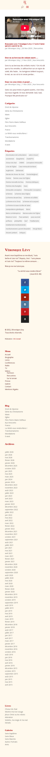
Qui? (25, 221)
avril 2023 (8, 498)
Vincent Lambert (11, 233)
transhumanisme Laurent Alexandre (18, 229)
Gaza (25, 186)
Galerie (7, 384)
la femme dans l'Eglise (22, 194)
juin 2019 (8, 611)
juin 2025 (8, 471)
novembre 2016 (11, 649)
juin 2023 (8, 496)
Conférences (10, 363)
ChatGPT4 (30, 159)
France (7, 130)
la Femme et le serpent (30, 201)
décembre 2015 (11, 668)
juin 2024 (8, 479)
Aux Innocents (38, 60)
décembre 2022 (11, 507)
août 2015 (9, 676)
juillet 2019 (9, 608)
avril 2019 (8, 616)
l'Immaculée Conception (32, 190)
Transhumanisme (12, 137)
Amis (7, 744)
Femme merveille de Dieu (14, 182)
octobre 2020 (10, 570)
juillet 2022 (9, 512)
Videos (7, 371)
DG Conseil (17, 339)
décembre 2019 (11, 594)
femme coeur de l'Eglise (21, 178)
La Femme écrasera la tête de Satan (18, 205)
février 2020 (9, 589)
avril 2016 (8, 663)
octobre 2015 (10, 671)
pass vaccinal (35, 217)
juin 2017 (8, 635)
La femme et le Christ (13, 201)
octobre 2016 (10, 652)
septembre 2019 (11, 602)
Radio (7, 365)
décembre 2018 (11, 624)
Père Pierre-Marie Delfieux (15, 122)
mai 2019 (8, 613)
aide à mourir (33, 155)
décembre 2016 (11, 646)
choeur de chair (11, 163)
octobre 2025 (10, 468)
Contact (8, 386)
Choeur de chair (11, 709)
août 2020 (9, 575)
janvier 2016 (10, 665)
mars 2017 (9, 641)
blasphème (20, 159)
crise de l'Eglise (11, 167)
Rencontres (38, 48)
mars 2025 (9, 477)
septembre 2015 (11, 674)
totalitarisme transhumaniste (16, 225)
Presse (7, 381)
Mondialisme (10, 141)
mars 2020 (9, 586)
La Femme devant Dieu (14, 198)
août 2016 (9, 654)
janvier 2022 (10, 529)
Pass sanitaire (24, 217)
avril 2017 (8, 638)
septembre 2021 (11, 539)
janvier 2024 (10, 482)
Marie (7, 114)
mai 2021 (8, 550)
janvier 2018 (10, 627)
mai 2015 (8, 682)
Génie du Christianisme (14, 111)
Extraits (8, 723)
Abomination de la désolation (16, 155)
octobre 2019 (10, 600)
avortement (10, 159)
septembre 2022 (11, 509)
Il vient (7, 145)
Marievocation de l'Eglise (31, 213)
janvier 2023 (10, 504)
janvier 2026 (10, 463)
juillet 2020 (9, 578)
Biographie (9, 357)
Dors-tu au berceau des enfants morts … (21, 58)
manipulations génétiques (15, 209)
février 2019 (9, 622)
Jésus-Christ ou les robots (15, 714)
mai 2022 (8, 518)
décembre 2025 (11, 466)
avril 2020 (8, 583)
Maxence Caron (11, 217)
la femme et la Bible (31, 198)
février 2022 (9, 526)
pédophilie (18, 221)
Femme (8, 178)
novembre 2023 (11, 488)
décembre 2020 (11, 564)
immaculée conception (14, 190)
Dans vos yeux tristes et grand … (18, 82)
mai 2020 (8, 580)
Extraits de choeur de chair (15, 174)
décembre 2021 (11, 531)
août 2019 (9, 605)
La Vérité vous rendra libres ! (16, 133)
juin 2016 (8, 657)
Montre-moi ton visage (14, 712)
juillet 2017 (9, 633)
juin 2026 (8, 455)
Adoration (9, 717)
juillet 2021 (9, 545)
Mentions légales (11, 389)
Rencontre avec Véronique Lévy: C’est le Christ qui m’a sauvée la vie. (24, 45)
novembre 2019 (11, 597)
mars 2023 (9, 501)
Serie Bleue (9, 736)
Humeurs (10, 373)
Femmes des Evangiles (13, 186)
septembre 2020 (11, 572)
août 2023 (9, 490)
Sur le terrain (12, 378)
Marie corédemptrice (13, 213)
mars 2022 (9, 523)
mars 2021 (9, 556)
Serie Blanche (10, 739)
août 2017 (9, 630)
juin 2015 (8, 679)
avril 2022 (8, 520)
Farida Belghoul (32, 174)
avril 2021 (8, 553)
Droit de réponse (11, 107)
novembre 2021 (11, 534)
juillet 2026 (9, 452)
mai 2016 (8, 660)
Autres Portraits (11, 742)
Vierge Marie (37, 229)
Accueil (7, 354)
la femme (9, 194)
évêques (22, 233)
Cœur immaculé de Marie (27, 167)
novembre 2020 (11, 567)
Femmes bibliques (32, 182)
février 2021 (9, 559)
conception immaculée (34, 163)
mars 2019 (9, 619)
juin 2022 (8, 515)
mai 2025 (8, 474)
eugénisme (9, 170)
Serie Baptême (11, 733)
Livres (7, 360)
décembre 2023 (11, 485)
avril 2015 (8, 685)
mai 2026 (8, 457)
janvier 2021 (10, 561)
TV (6, 368)
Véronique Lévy (14, 48)
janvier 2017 (10, 644)
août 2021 (9, 542)
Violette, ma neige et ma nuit (16, 720)
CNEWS (21, 163)
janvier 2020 (10, 591)
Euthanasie (19, 170)
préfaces (9, 221)
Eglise (7, 118)
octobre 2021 (10, 537)
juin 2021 (8, 548)
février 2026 (9, 460)
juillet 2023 (9, 493)
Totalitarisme (34, 221)
